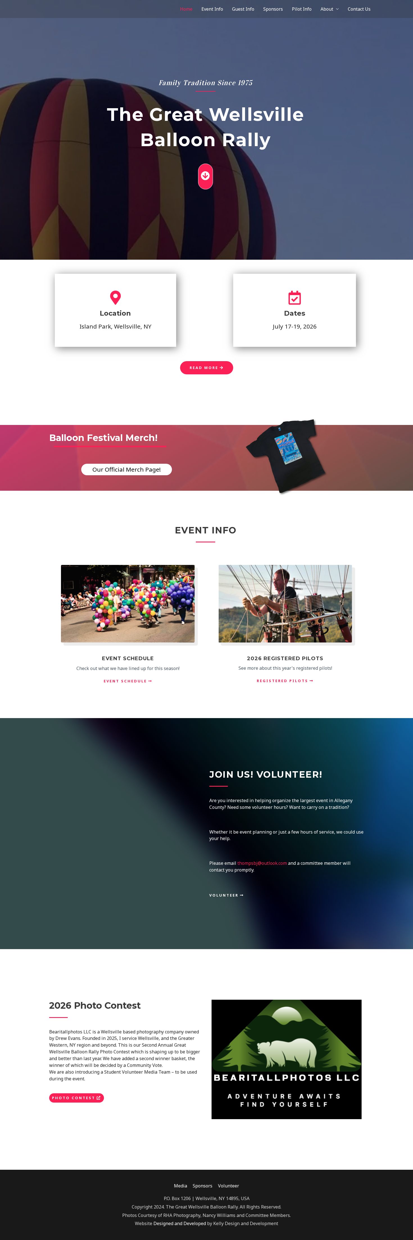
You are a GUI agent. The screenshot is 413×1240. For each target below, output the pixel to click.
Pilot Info (302, 9)
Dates (294, 313)
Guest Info (243, 9)
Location (115, 313)
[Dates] (295, 298)
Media (180, 1186)
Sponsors (273, 9)
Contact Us (359, 9)
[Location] (115, 298)
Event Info (212, 9)
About (327, 9)
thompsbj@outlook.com (262, 863)
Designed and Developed (180, 1223)
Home (186, 9)
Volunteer (228, 1186)
